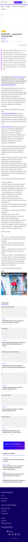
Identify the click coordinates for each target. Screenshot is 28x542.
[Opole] (14, 10)
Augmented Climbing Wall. (8, 85)
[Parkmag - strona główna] (14, 531)
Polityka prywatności (6, 523)
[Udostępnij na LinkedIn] (25, 45)
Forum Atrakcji (4, 513)
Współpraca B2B (5, 508)
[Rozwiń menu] (24, 2)
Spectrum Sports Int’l (18, 77)
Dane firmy (4, 520)
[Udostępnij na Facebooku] (19, 45)
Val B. (6, 41)
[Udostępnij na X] (22, 45)
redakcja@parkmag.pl (6, 527)
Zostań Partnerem (18, 2)
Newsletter (4, 511)
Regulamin (4, 500)
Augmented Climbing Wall (9, 113)
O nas (2, 495)
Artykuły (8, 6)
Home (2, 6)
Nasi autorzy (4, 498)
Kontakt (3, 518)
